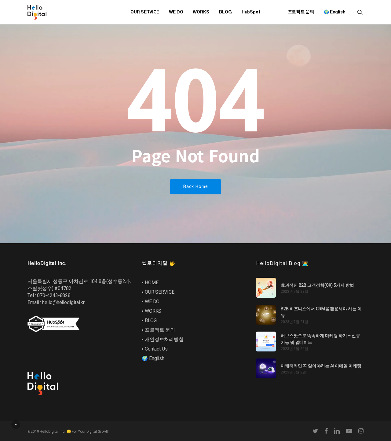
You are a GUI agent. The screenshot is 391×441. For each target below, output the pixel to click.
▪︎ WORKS (151, 311)
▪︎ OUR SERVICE (158, 292)
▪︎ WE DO (150, 301)
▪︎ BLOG (149, 320)
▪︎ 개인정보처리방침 (163, 339)
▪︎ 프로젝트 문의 (158, 330)
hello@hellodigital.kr (63, 302)
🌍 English (153, 358)
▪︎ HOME (150, 282)
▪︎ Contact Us (155, 349)
